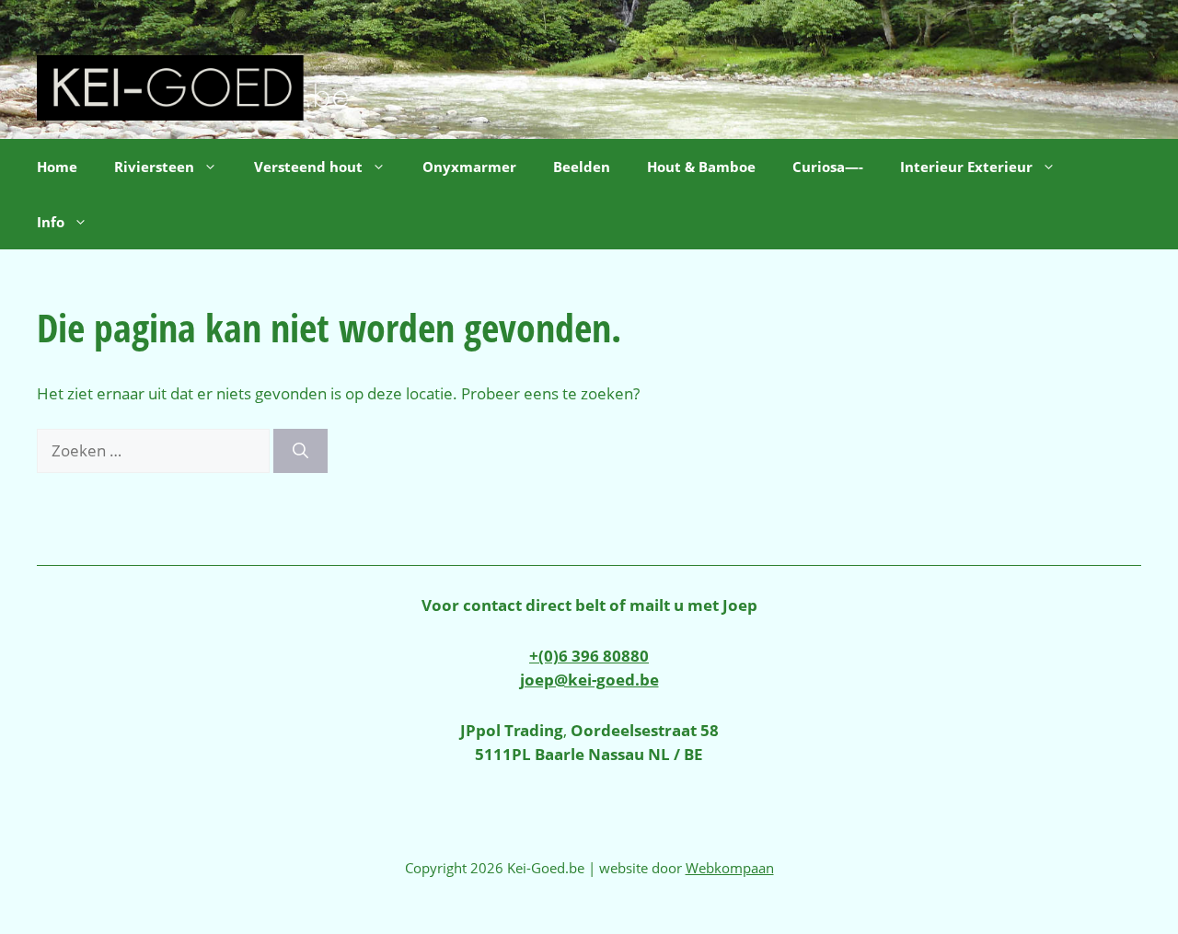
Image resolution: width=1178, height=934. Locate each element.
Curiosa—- (827, 166)
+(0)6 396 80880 (589, 655)
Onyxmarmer (469, 166)
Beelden (581, 166)
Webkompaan (730, 868)
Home (57, 166)
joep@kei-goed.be (589, 679)
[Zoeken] (300, 451)
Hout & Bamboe (701, 166)
